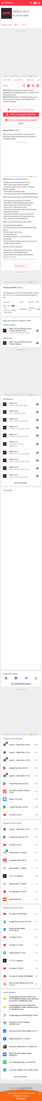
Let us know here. (26, 1088)
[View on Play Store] (28, 86)
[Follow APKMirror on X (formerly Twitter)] (6, 679)
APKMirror (9, 3)
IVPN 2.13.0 (13, 411)
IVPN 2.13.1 (13, 403)
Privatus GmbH (22, 15)
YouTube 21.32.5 (15, 815)
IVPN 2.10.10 (13, 467)
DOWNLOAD (30, 80)
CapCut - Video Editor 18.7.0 (19, 776)
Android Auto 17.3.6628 (17, 853)
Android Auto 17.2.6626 (17, 868)
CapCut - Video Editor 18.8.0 (19, 745)
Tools (5, 86)
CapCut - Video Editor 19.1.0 (19, 752)
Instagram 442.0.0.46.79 (18, 860)
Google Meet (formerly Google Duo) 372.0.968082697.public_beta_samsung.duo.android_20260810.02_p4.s (24, 999)
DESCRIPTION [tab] (18, 80)
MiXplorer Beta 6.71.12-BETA (19, 1039)
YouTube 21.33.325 (16, 968)
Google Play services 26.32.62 (20, 922)
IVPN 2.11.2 (13, 427)
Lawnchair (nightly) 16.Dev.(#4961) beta (23, 1070)
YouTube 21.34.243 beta (18, 914)
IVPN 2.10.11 (13, 459)
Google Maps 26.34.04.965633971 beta (23, 1015)
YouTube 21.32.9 (15, 937)
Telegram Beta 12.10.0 (17, 953)
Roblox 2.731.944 (15, 799)
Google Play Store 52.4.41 (18, 768)
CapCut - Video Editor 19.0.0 (19, 760)
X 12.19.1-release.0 (16, 961)
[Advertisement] (21, 53)
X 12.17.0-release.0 (16, 876)
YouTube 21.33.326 (16, 945)
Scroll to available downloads (23, 114)
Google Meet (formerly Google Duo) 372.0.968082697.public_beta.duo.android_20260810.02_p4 (23, 1007)
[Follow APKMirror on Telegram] (26, 679)
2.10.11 (9, 306)
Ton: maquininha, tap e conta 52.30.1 (22, 1062)
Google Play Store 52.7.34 (18, 784)
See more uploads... (21, 483)
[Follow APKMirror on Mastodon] (16, 679)
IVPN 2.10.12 (13, 452)
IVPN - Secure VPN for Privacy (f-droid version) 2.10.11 (20, 330)
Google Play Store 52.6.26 (18, 807)
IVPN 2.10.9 (13, 475)
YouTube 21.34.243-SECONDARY (21, 976)
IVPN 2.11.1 (13, 434)
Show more (20, 266)
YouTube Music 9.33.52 (17, 892)
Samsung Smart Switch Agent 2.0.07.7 (23, 1031)
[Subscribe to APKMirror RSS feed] (36, 679)
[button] (23, 86)
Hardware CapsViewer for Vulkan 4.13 (23, 1047)
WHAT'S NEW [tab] (7, 80)
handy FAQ (9, 295)
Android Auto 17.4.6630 (17, 884)
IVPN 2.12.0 (13, 419)
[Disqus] (21, 580)
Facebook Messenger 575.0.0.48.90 (17, 929)
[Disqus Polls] (21, 521)
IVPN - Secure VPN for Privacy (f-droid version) (20, 343)
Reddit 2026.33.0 (15, 899)
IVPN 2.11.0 (13, 442)
